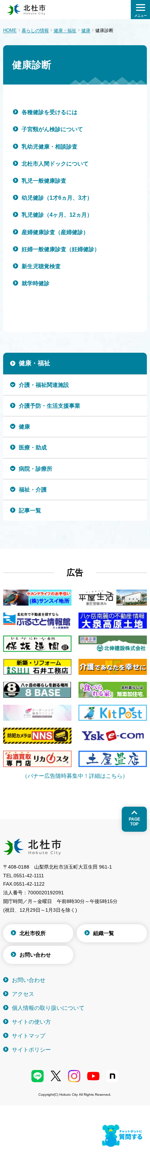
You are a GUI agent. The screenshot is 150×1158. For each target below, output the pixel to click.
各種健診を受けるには (49, 112)
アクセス (23, 994)
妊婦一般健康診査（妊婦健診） (61, 249)
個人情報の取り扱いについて (48, 1008)
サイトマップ (28, 1036)
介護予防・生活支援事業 (49, 406)
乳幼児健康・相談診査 (49, 147)
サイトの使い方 (31, 1022)
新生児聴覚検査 (41, 266)
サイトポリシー (31, 1050)
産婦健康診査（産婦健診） (55, 232)
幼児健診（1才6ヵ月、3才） (57, 198)
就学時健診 (36, 283)
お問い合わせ (35, 955)
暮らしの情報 (35, 30)
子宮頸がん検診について (52, 129)
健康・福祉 (65, 30)
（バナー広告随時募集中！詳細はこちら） (75, 776)
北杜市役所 (33, 933)
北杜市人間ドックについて (55, 164)
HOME (10, 30)
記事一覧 (30, 510)
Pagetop (134, 821)
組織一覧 (103, 933)
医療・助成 (33, 447)
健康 (85, 30)
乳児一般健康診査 (44, 181)
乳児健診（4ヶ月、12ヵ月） (57, 215)
